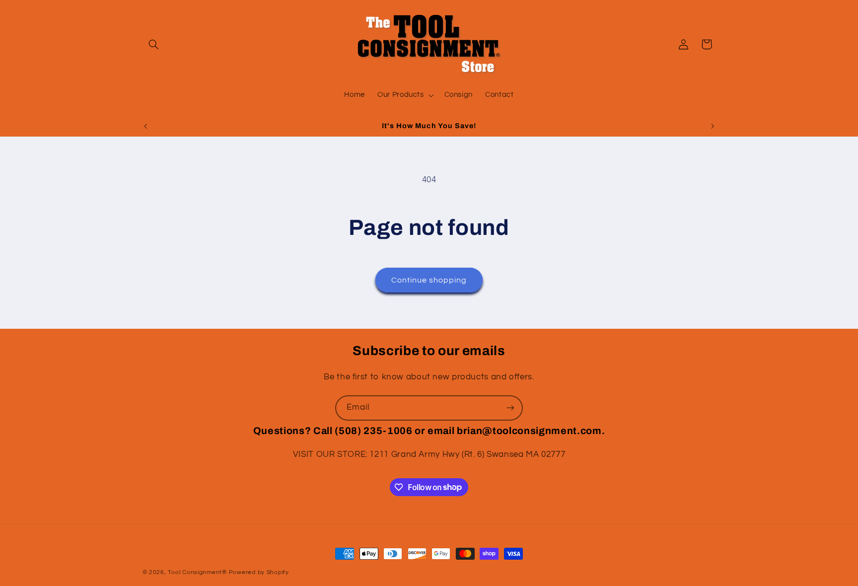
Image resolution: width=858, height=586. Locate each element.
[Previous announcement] (145, 126)
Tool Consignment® (197, 572)
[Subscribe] (510, 408)
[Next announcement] (712, 126)
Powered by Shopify (259, 572)
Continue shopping (429, 280)
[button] (154, 44)
